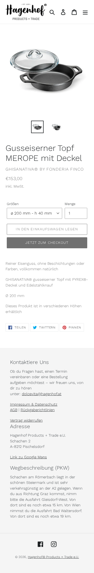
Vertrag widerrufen (26, 420)
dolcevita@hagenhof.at (41, 394)
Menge (70, 204)
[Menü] (85, 11)
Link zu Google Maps (28, 457)
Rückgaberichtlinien (38, 410)
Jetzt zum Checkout (46, 243)
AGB (13, 410)
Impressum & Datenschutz (33, 404)
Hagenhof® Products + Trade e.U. (53, 557)
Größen (13, 204)
